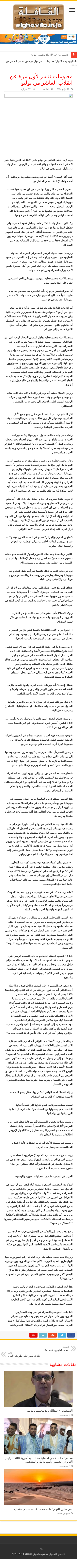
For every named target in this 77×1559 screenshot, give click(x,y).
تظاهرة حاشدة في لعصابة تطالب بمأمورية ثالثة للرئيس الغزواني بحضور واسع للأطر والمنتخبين (39, 1459)
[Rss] (41, 1549)
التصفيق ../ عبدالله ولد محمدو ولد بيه (50, 54)
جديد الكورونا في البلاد (56, 1348)
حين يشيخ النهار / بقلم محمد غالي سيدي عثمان (43, 1509)
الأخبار (59, 61)
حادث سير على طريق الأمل (24, 1354)
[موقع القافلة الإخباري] (38, 16)
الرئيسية (69, 61)
